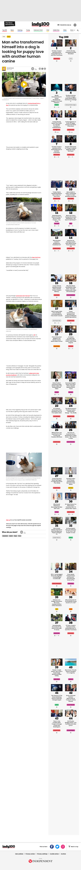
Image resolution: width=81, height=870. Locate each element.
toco (8, 36)
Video (65, 30)
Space (56, 704)
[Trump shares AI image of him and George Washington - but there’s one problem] (56, 713)
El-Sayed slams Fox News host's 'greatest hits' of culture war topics (70, 506)
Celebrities (56, 30)
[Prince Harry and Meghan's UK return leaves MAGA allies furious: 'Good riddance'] (56, 328)
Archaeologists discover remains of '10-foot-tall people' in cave (71, 530)
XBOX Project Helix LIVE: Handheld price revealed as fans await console (56, 313)
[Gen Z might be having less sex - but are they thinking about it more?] (56, 496)
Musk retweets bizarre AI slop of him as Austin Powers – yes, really (57, 218)
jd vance (71, 346)
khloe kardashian (71, 295)
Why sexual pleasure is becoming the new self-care (56, 506)
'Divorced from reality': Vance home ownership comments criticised (57, 794)
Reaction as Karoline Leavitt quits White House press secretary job (70, 243)
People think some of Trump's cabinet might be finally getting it (70, 149)
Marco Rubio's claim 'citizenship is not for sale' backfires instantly (70, 194)
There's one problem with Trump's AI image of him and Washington (57, 724)
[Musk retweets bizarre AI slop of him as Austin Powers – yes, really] (56, 207)
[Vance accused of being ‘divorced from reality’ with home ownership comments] (56, 783)
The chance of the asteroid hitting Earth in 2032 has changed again (56, 698)
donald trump (57, 129)
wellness (71, 679)
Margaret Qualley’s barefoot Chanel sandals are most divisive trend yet (56, 819)
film (71, 223)
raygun (56, 104)
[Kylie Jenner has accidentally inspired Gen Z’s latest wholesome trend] (56, 662)
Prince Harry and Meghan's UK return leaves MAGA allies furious (56, 339)
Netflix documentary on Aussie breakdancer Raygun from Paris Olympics (56, 99)
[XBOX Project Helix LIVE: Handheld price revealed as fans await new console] (56, 303)
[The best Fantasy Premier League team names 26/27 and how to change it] (70, 87)
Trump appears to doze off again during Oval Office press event (70, 124)
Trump (28, 30)
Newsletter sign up (65, 25)
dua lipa (71, 392)
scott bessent (57, 416)
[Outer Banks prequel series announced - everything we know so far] (71, 566)
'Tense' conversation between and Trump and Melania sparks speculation (70, 314)
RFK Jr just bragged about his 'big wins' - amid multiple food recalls (56, 576)
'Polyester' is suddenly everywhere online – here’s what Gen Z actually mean (70, 794)
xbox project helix (56, 320)
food (71, 609)
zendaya (71, 487)
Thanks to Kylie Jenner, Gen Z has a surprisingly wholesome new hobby (56, 672)
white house (56, 58)
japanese (5, 536)
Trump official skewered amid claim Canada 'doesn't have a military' (56, 288)
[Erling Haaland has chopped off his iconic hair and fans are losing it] (71, 759)
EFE (34, 335)
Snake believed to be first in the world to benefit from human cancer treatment (70, 820)
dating (56, 512)
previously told (20, 296)
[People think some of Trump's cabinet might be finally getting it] (70, 138)
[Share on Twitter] (42, 69)
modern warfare (56, 537)
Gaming (20, 30)
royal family (56, 346)
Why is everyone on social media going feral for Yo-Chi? (70, 601)
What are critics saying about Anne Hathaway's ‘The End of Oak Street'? (70, 218)
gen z (70, 800)
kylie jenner (56, 679)
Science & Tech (38, 30)
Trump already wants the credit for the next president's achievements (57, 124)
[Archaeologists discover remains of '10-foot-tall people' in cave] (71, 520)
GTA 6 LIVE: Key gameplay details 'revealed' (70, 52)
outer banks (70, 583)
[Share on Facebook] (40, 69)
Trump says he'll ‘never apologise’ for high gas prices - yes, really (56, 481)
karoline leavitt (56, 248)
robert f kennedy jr (57, 583)
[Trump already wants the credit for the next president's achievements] (56, 113)
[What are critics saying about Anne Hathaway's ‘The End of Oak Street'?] (71, 207)
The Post (27, 296)
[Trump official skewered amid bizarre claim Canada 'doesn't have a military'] (56, 277)
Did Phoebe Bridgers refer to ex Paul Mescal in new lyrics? (70, 723)
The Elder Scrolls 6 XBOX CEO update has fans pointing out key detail (56, 769)
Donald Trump (71, 416)
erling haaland (71, 775)
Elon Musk (57, 223)
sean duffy (56, 295)
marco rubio (70, 198)
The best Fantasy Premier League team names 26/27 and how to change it (70, 98)
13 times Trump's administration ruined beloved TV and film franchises (56, 53)
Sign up (8, 520)
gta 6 (71, 58)
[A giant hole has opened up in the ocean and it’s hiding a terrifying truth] (56, 855)
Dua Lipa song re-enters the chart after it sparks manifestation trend (70, 385)
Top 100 (4, 30)
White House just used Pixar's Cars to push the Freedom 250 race (56, 435)
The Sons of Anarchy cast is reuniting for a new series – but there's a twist (70, 435)
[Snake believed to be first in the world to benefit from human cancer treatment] (71, 809)
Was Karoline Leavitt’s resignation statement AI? (57, 242)
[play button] (24, 84)
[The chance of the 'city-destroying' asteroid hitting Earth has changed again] (56, 687)
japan (10, 536)
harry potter (56, 633)
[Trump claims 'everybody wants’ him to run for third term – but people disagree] (56, 184)
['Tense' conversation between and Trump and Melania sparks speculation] (71, 303)
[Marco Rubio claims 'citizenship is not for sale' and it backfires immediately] (71, 184)
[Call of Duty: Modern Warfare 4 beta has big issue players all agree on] (56, 520)
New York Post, (36, 257)
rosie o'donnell (70, 704)
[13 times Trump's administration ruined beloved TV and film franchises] (56, 42)
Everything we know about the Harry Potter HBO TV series (57, 627)
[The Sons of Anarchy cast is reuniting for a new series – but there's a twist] (71, 424)
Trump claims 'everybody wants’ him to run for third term (56, 194)
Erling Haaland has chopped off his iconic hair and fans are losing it (70, 769)
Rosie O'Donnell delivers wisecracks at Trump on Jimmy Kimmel (71, 698)
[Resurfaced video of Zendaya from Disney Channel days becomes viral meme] (71, 470)
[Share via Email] (45, 69)
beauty (56, 392)
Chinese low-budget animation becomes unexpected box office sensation (56, 602)
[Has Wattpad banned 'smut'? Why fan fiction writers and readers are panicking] (71, 855)
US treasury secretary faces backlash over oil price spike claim (57, 411)
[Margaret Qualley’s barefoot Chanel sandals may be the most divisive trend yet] (56, 808)
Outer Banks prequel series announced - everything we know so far (71, 577)
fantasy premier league (70, 104)
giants (70, 537)
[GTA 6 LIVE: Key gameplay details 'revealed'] (71, 42)
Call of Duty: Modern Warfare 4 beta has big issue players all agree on (56, 531)
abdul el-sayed (71, 512)
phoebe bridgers (70, 730)
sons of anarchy (70, 441)
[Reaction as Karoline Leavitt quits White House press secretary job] (71, 232)
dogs (15, 536)
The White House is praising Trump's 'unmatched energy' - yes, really (70, 411)
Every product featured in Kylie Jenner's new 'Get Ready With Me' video (56, 385)
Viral (47, 30)
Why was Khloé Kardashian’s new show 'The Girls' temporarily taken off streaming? (70, 288)
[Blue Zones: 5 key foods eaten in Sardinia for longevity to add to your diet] (71, 662)
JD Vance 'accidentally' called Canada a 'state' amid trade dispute (70, 339)
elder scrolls (56, 775)
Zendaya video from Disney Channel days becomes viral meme (70, 481)
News (12, 30)
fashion (56, 826)
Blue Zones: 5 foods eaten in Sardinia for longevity (70, 671)
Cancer (70, 826)
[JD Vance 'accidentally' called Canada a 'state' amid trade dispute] (71, 328)
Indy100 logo (40, 24)
